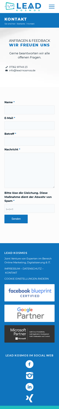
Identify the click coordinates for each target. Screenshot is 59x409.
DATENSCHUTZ (32, 268)
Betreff (10, 133)
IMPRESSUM (12, 268)
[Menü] (50, 6)
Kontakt (15, 19)
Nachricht (12, 149)
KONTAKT (11, 272)
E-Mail (9, 118)
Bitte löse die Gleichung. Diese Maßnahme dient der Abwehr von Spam (28, 197)
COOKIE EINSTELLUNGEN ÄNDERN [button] (26, 278)
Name (9, 102)
